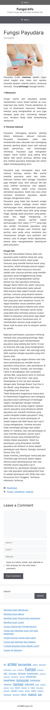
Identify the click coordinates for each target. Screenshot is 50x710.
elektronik (42, 665)
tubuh (24, 694)
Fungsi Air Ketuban (13, 650)
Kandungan (32, 673)
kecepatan (7, 677)
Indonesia (40, 670)
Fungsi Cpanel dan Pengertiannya (20, 626)
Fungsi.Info (25, 9)
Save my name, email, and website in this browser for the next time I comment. (24, 565)
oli (28, 688)
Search (7, 591)
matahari (43, 684)
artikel (12, 664)
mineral (6, 688)
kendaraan (31, 676)
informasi (12, 673)
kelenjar (29, 491)
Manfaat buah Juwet (14, 622)
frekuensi (20, 670)
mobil (12, 688)
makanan (8, 684)
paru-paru (39, 688)
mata (37, 684)
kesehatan (9, 680)
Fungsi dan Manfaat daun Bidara (20, 642)
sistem (33, 691)
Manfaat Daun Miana (14, 614)
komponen (22, 680)
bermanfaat (24, 664)
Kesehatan (12, 488)
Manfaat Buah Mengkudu (16, 610)
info (5, 673)
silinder (27, 691)
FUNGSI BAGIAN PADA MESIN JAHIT (21, 646)
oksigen (24, 688)
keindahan (19, 491)
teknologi (16, 695)
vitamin (32, 694)
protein (14, 690)
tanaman (40, 691)
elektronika (7, 670)
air (5, 664)
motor (17, 688)
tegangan (7, 695)
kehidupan (14, 677)
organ (33, 688)
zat (40, 694)
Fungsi (10, 491)
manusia (29, 684)
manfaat (18, 684)
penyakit (7, 691)
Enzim (14, 670)
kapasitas (43, 674)
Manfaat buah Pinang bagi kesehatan (22, 618)
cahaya (35, 665)
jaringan (22, 673)
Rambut (21, 691)
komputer (35, 680)
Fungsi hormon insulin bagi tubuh (20, 638)
